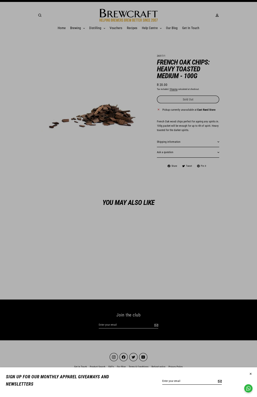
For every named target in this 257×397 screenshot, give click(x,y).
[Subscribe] (219, 381)
